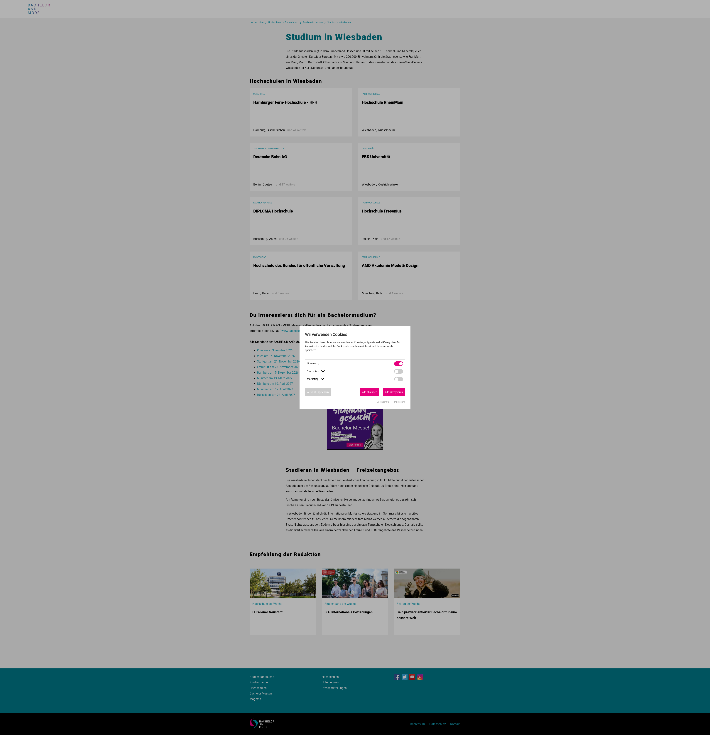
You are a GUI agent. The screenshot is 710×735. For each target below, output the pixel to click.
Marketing (316, 379)
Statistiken (316, 371)
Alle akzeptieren (394, 392)
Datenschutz (383, 401)
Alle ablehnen (369, 392)
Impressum (399, 401)
